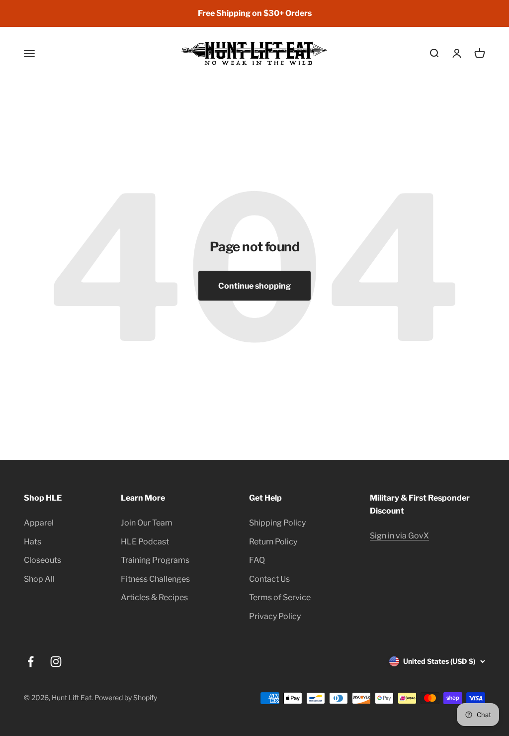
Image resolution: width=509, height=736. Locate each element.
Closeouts (42, 560)
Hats (32, 541)
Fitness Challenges (155, 579)
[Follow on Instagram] (56, 661)
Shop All (39, 579)
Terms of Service (280, 597)
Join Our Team (146, 522)
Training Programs (155, 560)
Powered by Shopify (125, 697)
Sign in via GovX (399, 535)
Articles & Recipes (154, 597)
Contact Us (269, 579)
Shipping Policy (277, 522)
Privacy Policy (275, 616)
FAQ (257, 560)
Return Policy (273, 541)
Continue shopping (254, 286)
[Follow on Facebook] (30, 661)
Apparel (39, 522)
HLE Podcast (145, 541)
